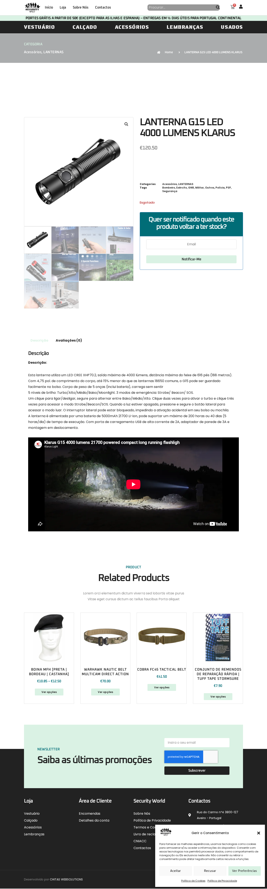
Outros (209, 187)
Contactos (103, 7)
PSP (228, 187)
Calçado (85, 27)
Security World (149, 801)
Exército (181, 187)
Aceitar (175, 871)
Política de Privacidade (222, 881)
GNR (191, 187)
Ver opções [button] (218, 696)
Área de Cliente (95, 801)
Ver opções (49, 692)
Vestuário (39, 27)
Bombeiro (168, 187)
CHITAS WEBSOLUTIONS (66, 879)
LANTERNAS (53, 52)
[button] (259, 833)
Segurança (169, 191)
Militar (199, 187)
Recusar (210, 871)
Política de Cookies (193, 881)
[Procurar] (218, 7)
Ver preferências (244, 871)
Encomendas (89, 813)
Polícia (220, 187)
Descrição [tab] (39, 340)
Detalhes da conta (94, 820)
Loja (63, 7)
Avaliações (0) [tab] (69, 340)
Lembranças (185, 27)
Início (49, 7)
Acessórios (132, 27)
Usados (232, 27)
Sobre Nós (80, 7)
